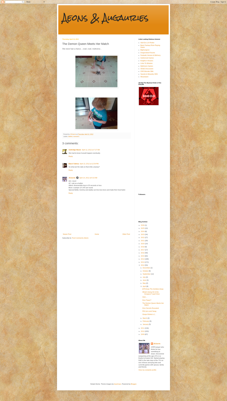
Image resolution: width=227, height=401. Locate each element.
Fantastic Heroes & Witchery (150, 55)
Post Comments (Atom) (80, 238)
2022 (143, 237)
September (147, 274)
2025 (143, 228)
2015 (143, 256)
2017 (143, 250)
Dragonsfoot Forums (147, 53)
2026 (143, 225)
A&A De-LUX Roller (147, 43)
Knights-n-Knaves (146, 61)
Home (97, 234)
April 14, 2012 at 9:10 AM (88, 178)
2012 (143, 265)
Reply (71, 156)
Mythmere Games (146, 66)
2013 (143, 262)
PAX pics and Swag (149, 311)
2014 (143, 259)
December (147, 268)
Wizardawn (144, 77)
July (144, 277)
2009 (143, 334)
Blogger (133, 384)
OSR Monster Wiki (146, 71)
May (144, 283)
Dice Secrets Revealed (150, 308)
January (146, 324)
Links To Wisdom (146, 63)
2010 (143, 331)
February (146, 321)
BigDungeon (144, 50)
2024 (143, 231)
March (145, 318)
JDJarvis (72, 178)
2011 (143, 328)
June (145, 280)
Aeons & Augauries (105, 17)
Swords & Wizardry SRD (149, 74)
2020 (143, 244)
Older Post (126, 234)
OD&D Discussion (146, 69)
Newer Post (67, 234)
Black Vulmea (74, 164)
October (146, 271)
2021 (143, 241)
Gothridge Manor (75, 150)
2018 (143, 247)
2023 (143, 234)
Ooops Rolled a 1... (149, 314)
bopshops (117, 384)
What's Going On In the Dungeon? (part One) (151, 293)
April (144, 286)
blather (70, 136)
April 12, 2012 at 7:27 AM (91, 150)
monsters (76, 136)
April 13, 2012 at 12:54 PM (89, 164)
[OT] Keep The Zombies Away (152, 289)
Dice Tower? (146, 300)
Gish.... (144, 297)
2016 (143, 253)
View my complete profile (147, 370)
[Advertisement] (148, 149)
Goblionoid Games (147, 58)
